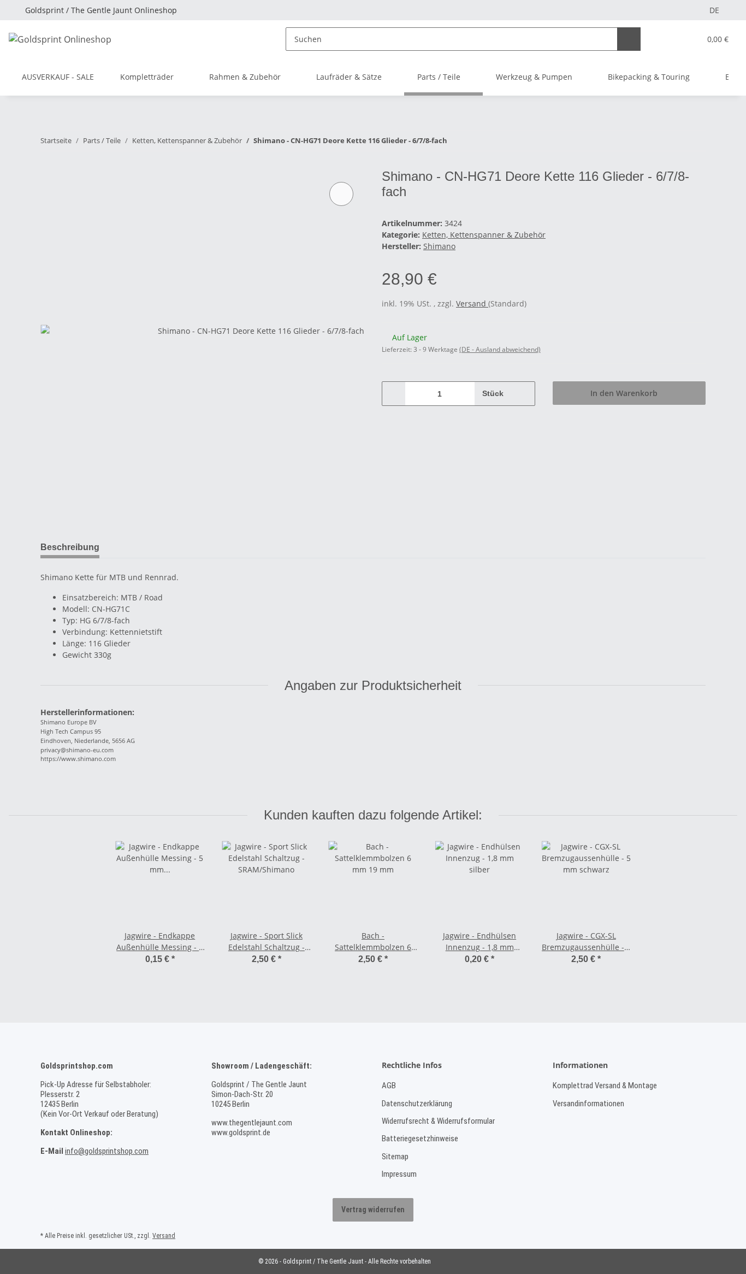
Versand (472, 303)
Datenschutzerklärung (417, 1103)
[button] (670, 39)
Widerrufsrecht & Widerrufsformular (438, 1121)
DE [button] (714, 10)
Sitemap (395, 1156)
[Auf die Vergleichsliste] (341, 194)
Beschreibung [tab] (69, 547)
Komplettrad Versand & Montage (605, 1085)
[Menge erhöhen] (523, 393)
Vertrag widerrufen (373, 1209)
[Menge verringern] (394, 393)
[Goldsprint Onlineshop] (60, 39)
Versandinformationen (588, 1103)
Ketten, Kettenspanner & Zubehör (484, 234)
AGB (389, 1085)
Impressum (399, 1174)
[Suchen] (629, 39)
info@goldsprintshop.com (107, 1151)
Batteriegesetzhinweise (420, 1138)
